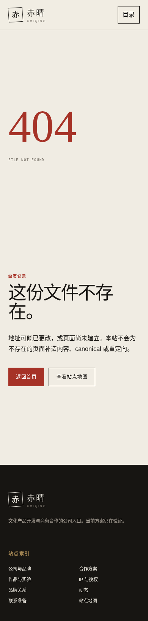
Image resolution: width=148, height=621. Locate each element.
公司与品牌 (19, 569)
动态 (83, 590)
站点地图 (88, 601)
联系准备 (17, 601)
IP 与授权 (88, 579)
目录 (129, 14)
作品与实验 (19, 579)
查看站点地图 (72, 376)
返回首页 (26, 376)
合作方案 (88, 569)
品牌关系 (17, 590)
